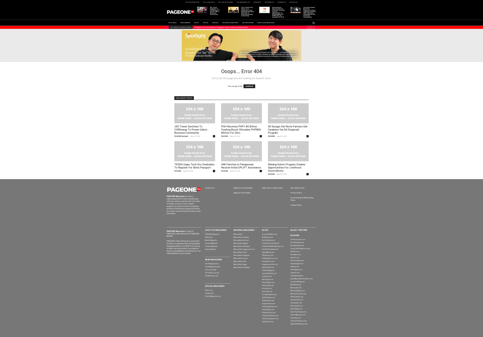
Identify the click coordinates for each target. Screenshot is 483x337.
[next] (312, 27)
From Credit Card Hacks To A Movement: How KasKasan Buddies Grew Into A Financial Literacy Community (247, 12)
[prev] (308, 27)
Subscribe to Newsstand (272, 188)
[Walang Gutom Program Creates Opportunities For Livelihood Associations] (288, 151)
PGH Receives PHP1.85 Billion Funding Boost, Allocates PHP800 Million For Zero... (241, 129)
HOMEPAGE (249, 86)
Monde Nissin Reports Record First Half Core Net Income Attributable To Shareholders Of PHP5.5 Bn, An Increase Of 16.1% (278, 12)
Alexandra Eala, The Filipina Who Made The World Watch (217, 27)
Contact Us (209, 188)
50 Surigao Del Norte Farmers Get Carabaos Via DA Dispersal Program (287, 129)
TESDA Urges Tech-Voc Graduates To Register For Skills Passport (194, 166)
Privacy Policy (296, 193)
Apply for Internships (242, 193)
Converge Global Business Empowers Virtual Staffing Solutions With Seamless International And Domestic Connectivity (309, 12)
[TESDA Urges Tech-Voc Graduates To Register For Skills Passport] (194, 151)
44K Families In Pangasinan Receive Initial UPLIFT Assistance (241, 166)
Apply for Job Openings (242, 188)
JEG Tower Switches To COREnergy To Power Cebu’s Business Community (215, 11)
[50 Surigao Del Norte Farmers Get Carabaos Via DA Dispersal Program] (288, 113)
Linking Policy (296, 205)
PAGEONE (224, 136)
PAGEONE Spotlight (181, 136)
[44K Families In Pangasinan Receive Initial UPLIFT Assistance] (241, 151)
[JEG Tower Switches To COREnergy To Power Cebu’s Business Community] (202, 10)
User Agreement (297, 188)
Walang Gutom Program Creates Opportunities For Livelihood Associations (286, 167)
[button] (313, 23)
